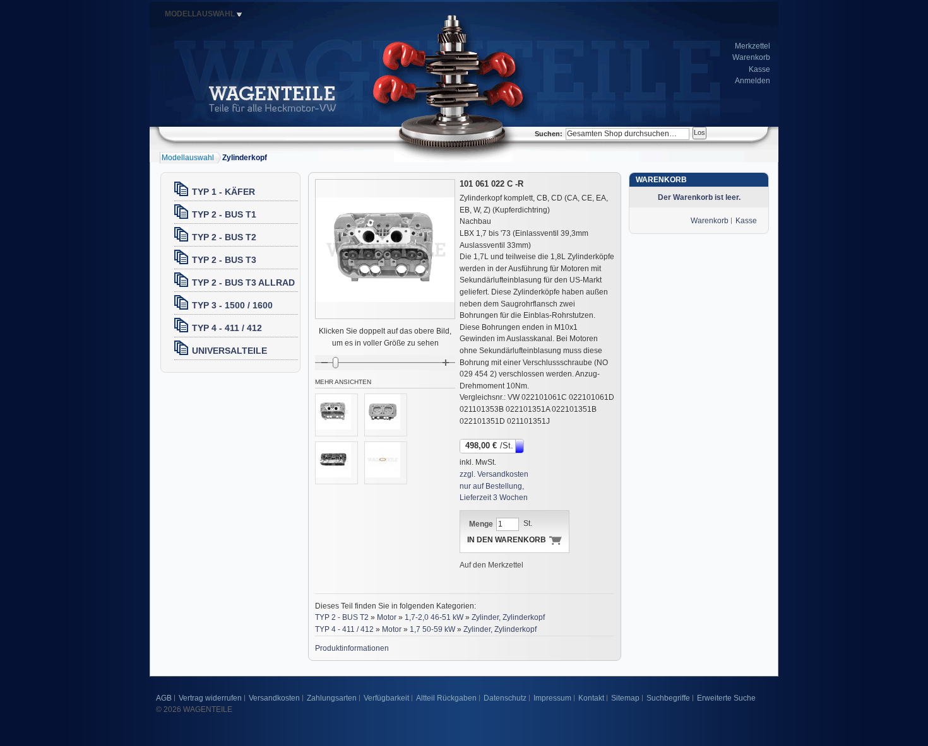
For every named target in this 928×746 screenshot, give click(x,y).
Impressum (552, 698)
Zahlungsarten (332, 698)
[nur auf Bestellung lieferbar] (520, 445)
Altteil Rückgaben (446, 698)
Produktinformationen (352, 648)
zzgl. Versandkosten (494, 474)
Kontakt (591, 698)
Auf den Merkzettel (491, 565)
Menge (481, 524)
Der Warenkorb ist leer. (699, 197)
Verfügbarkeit (386, 698)
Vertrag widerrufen (210, 698)
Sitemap (625, 698)
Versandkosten (274, 698)
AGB (164, 698)
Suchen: (548, 133)
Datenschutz (505, 698)
